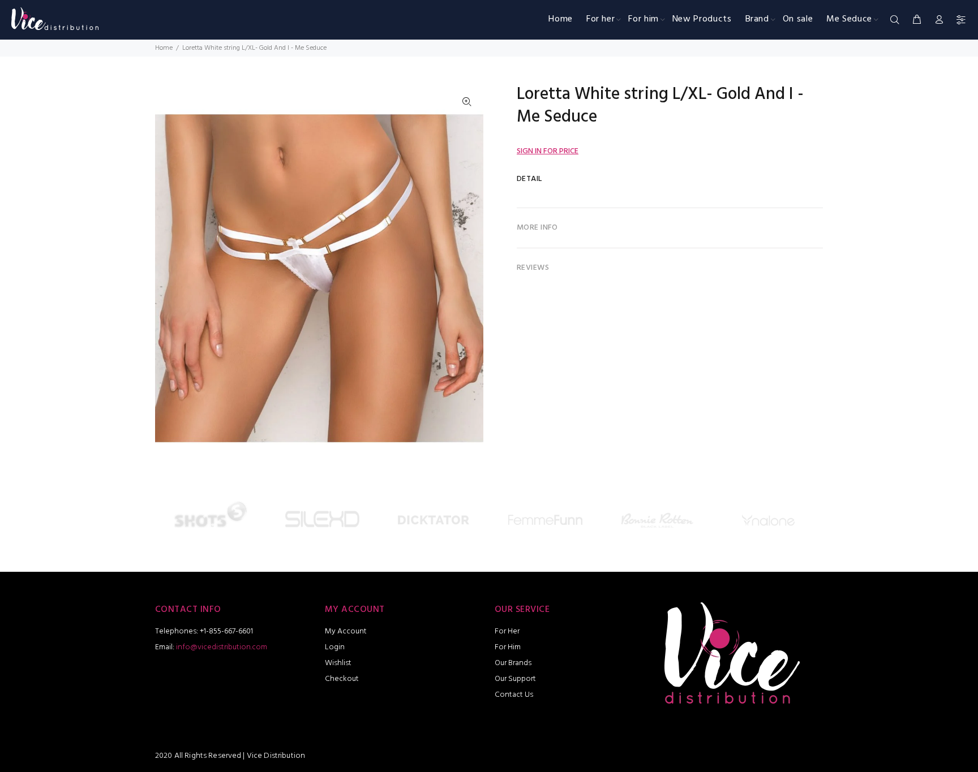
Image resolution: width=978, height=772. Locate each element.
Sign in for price (547, 151)
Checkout (342, 678)
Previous (166, 522)
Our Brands (513, 663)
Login (335, 647)
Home (164, 48)
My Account (346, 631)
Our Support (515, 678)
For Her (507, 631)
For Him (508, 647)
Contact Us (514, 694)
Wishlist (338, 663)
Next (812, 522)
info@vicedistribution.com (221, 647)
